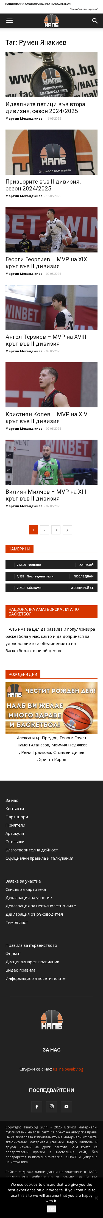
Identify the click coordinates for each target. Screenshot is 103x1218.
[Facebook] (36, 1106)
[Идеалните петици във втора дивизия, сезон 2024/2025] (51, 74)
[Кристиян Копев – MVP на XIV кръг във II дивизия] (51, 384)
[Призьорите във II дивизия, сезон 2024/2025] (51, 152)
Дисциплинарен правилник (32, 961)
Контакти (14, 808)
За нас (11, 800)
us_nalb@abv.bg (68, 1069)
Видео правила (20, 970)
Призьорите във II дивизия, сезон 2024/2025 (43, 185)
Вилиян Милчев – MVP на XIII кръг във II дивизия (46, 495)
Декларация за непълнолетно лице (40, 905)
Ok (51, 1209)
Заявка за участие (23, 881)
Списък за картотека (25, 889)
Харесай (86, 565)
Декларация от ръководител (34, 914)
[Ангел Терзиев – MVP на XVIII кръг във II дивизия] (51, 307)
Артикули (14, 833)
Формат (13, 953)
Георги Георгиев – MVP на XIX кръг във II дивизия (46, 263)
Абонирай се (82, 588)
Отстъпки (14, 841)
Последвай (84, 576)
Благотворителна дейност (31, 850)
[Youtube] (66, 1106)
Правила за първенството (31, 945)
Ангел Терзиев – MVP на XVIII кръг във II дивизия (45, 340)
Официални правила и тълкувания (39, 858)
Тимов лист (16, 922)
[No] (96, 1198)
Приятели (15, 825)
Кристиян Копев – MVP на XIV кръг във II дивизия (46, 417)
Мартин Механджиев (23, 118)
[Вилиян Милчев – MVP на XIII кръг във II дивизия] (51, 462)
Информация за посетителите (35, 978)
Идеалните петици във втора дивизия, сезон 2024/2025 (45, 107)
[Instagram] (51, 1106)
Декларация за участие (28, 897)
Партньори (16, 816)
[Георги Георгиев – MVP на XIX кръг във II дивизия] (51, 229)
